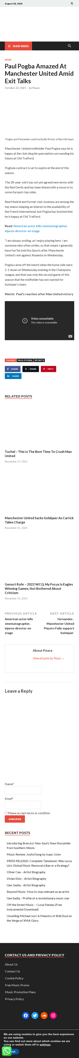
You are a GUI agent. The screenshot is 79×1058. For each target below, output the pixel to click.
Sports (39, 360)
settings (45, 1044)
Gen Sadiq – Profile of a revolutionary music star (38, 898)
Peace (36, 87)
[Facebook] (25, 1015)
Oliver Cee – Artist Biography (26, 872)
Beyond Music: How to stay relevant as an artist (38, 891)
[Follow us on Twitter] (72, 3)
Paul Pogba (25, 360)
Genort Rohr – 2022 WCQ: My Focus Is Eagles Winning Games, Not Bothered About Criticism (39, 588)
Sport (8, 59)
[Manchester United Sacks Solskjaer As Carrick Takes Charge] (39, 492)
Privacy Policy (14, 999)
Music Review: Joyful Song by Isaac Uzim (34, 854)
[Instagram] (53, 1015)
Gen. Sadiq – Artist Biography (26, 885)
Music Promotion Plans (20, 992)
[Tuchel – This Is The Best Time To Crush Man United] (39, 426)
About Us (11, 964)
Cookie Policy (14, 978)
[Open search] (69, 46)
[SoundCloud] (44, 1015)
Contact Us (12, 971)
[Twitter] (34, 1015)
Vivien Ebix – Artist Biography (26, 878)
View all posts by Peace (49, 658)
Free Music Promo (17, 985)
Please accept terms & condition (28, 813)
